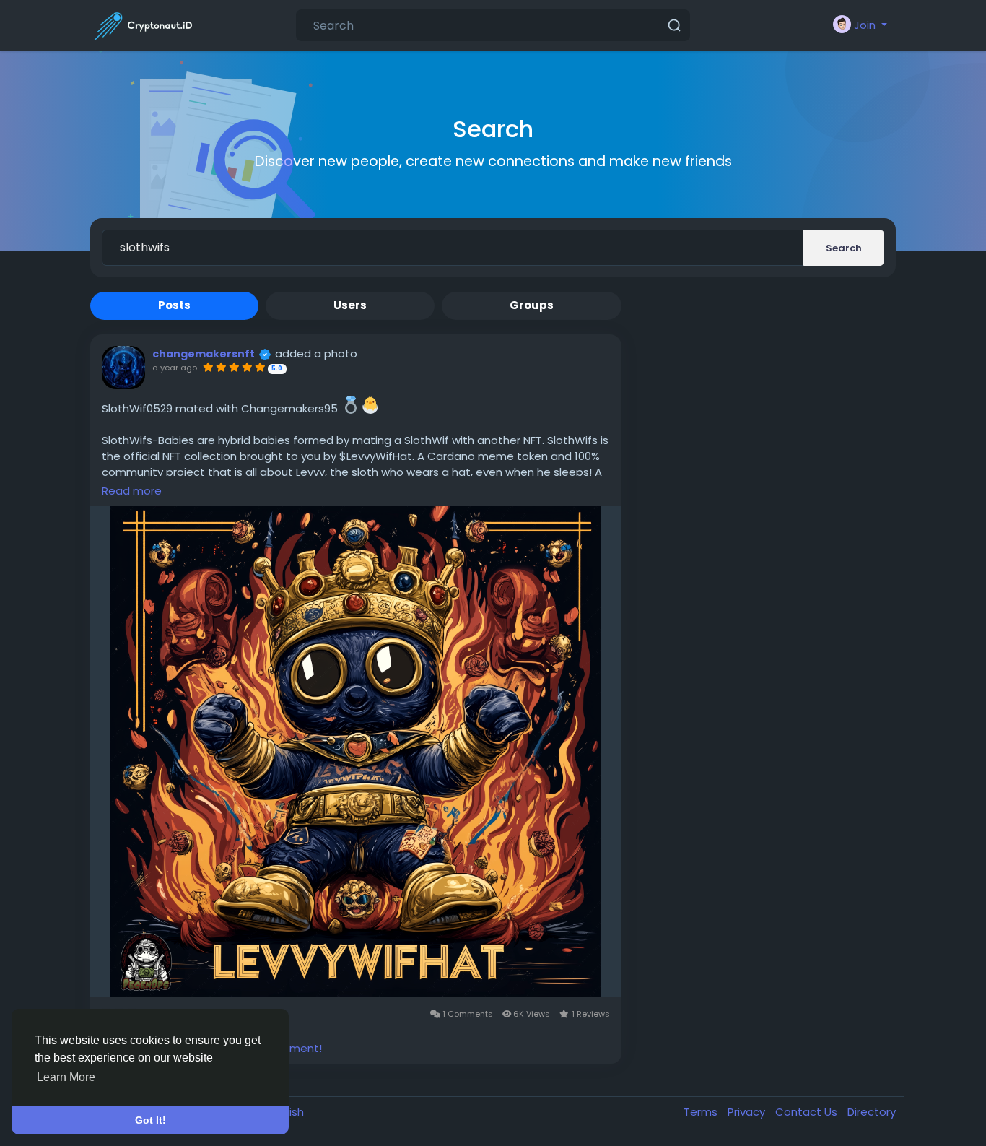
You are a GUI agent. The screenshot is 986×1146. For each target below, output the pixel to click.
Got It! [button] (150, 1120)
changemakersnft (203, 354)
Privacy (748, 1111)
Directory (871, 1111)
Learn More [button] (66, 1077)
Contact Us (807, 1111)
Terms (702, 1111)
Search (844, 248)
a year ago (174, 367)
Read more (132, 490)
